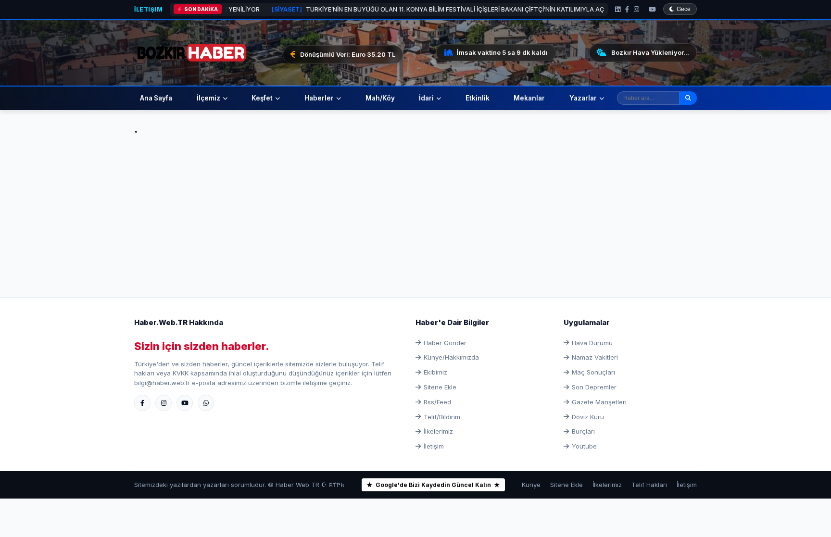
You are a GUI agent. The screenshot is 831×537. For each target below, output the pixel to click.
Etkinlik (478, 98)
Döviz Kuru (588, 417)
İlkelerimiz (438, 431)
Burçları (583, 431)
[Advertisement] (415, 205)
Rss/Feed (437, 402)
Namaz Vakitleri (595, 357)
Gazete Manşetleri (599, 402)
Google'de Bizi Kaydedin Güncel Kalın (433, 484)
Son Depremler (594, 387)
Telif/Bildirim (442, 417)
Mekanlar (529, 98)
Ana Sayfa (156, 98)
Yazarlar (583, 98)
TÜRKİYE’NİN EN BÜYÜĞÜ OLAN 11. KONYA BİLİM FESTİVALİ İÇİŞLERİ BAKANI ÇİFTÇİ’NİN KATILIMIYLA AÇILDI (414, 9)
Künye (531, 484)
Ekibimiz (435, 372)
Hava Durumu (592, 343)
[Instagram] (636, 9)
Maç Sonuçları (593, 372)
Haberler (319, 98)
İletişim (148, 9)
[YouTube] (652, 9)
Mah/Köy (380, 98)
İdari (426, 98)
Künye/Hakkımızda (451, 357)
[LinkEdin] (617, 9)
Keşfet (262, 98)
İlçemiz (208, 98)
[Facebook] (627, 9)
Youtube (584, 446)
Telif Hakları (649, 484)
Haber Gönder (445, 343)
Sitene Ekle (440, 387)
